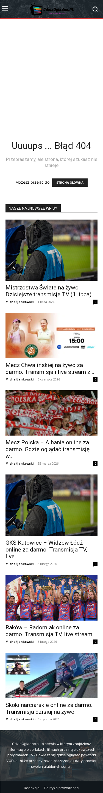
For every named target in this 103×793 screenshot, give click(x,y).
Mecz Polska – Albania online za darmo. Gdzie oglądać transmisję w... (47, 449)
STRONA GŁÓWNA (69, 182)
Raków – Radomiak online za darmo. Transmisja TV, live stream (48, 631)
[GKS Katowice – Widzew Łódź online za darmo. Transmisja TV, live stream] (51, 505)
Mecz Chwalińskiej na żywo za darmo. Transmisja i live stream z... (49, 368)
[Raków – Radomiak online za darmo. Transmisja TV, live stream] (51, 598)
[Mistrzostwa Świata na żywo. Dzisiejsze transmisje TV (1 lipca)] (51, 250)
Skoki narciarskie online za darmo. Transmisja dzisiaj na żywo (49, 708)
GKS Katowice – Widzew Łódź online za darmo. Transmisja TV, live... (46, 549)
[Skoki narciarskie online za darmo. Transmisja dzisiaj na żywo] (51, 675)
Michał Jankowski (19, 302)
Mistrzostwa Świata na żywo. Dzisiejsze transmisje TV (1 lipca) (48, 291)
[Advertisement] (51, 73)
